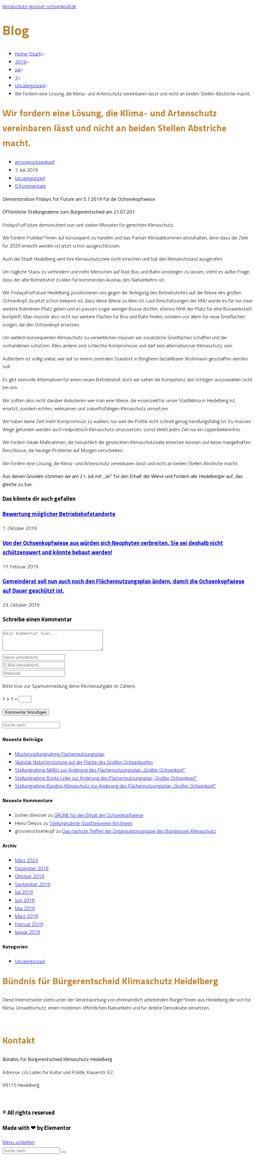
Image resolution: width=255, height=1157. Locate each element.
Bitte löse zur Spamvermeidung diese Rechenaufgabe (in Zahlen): (69, 686)
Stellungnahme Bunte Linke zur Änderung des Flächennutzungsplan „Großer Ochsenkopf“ (106, 778)
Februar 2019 (29, 924)
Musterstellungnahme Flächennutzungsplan (59, 754)
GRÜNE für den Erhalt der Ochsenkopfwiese (98, 815)
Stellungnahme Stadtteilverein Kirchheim (90, 823)
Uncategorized (30, 178)
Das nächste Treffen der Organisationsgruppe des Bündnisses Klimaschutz (139, 831)
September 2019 (32, 884)
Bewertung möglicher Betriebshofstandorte (58, 513)
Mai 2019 (25, 908)
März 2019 (26, 916)
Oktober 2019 (29, 876)
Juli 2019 (24, 892)
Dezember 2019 (32, 868)
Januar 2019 (27, 932)
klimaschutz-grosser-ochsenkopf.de (39, 6)
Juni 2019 (25, 900)
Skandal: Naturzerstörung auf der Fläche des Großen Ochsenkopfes (84, 762)
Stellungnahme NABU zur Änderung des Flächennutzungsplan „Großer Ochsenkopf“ (100, 770)
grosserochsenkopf (35, 162)
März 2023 (26, 860)
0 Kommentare (30, 186)
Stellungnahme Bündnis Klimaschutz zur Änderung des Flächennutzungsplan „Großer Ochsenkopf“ (115, 785)
